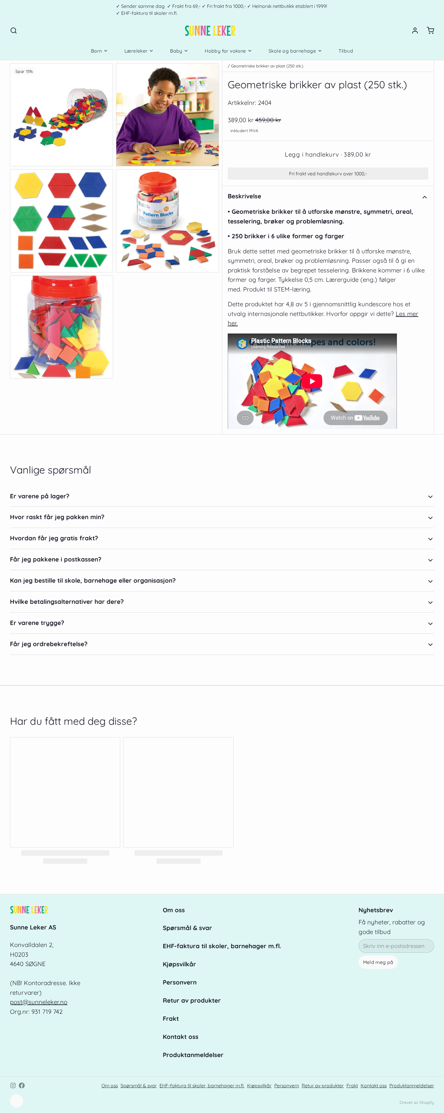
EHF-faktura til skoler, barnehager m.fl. (222, 946)
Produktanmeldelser (193, 1055)
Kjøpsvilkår (179, 964)
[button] (328, 154)
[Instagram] (13, 1085)
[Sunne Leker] (210, 30)
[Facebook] (22, 1085)
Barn (96, 51)
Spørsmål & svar (187, 928)
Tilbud (346, 51)
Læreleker (136, 51)
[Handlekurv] (427, 30)
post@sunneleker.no (38, 1002)
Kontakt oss (180, 1036)
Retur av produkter (192, 1000)
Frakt (171, 1018)
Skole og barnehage (292, 51)
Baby (176, 51)
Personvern (180, 982)
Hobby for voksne (225, 51)
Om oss (174, 910)
